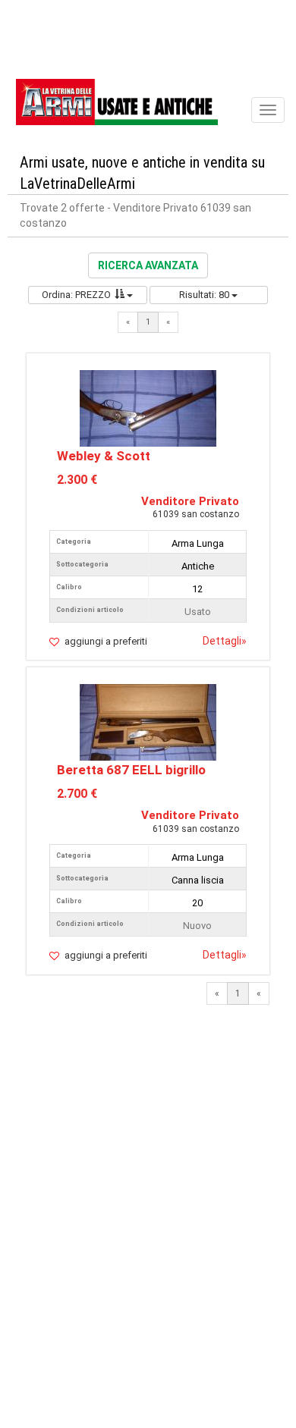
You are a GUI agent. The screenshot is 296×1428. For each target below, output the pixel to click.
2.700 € (77, 793)
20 (197, 903)
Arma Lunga (198, 543)
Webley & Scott (103, 455)
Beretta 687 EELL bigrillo (131, 769)
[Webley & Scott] (148, 407)
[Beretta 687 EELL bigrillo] (148, 721)
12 (197, 589)
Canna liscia (198, 880)
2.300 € (77, 479)
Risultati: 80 (205, 294)
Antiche (197, 566)
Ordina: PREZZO (76, 294)
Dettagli (225, 641)
